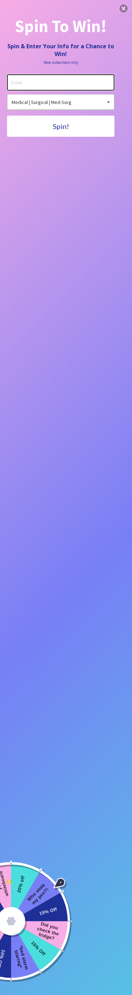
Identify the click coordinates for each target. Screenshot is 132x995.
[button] (123, 8)
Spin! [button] (61, 126)
